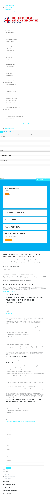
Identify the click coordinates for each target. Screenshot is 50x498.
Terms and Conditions (10, 476)
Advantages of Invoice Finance (12, 98)
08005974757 (26, 124)
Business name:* (3, 160)
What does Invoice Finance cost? (12, 105)
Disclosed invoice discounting (11, 89)
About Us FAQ (8, 114)
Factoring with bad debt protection (12, 43)
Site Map (7, 120)
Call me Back (40, 179)
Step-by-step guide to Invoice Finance (13, 107)
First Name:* (2, 136)
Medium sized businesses (10, 61)
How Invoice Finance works (11, 100)
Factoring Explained (9, 77)
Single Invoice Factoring (10, 11)
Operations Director (9, 313)
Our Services (7, 30)
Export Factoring (9, 46)
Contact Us (8, 111)
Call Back (12, 128)
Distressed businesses (10, 66)
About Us (7, 109)
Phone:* (1, 150)
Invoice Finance (8, 7)
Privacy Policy (8, 478)
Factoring (7, 3)
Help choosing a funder (10, 32)
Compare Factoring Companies (12, 71)
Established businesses (10, 64)
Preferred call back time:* (5, 155)
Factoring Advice (9, 73)
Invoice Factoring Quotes (10, 14)
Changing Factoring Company (12, 39)
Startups (7, 55)
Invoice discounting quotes (11, 91)
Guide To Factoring (9, 75)
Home (6, 28)
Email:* (1, 145)
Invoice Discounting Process (11, 84)
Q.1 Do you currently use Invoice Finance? (12, 188)
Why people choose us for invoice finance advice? (15, 116)
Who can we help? (9, 53)
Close (48, 179)
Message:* (2, 165)
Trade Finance (8, 9)
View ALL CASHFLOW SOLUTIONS (9, 291)
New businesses (9, 57)
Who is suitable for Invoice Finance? (12, 102)
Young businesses (9, 59)
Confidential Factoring (10, 41)
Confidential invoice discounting (12, 86)
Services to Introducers (10, 118)
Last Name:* (2, 141)
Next (7, 193)
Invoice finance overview (10, 95)
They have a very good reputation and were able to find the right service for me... (21, 421)
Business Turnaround (10, 50)
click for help (8, 239)
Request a (7, 128)
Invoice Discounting (9, 5)
